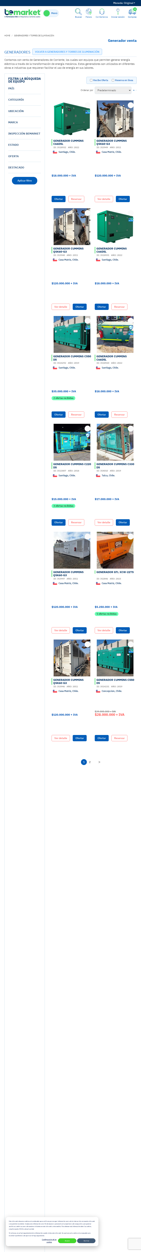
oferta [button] (13, 156)
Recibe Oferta (100, 80)
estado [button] (13, 144)
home (7, 35)
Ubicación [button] (16, 111)
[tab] (24, 88)
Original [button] (123, 3)
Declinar (86, 1241)
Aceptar (67, 1241)
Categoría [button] (16, 99)
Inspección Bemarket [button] (24, 133)
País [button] (11, 88)
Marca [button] (13, 122)
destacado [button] (16, 167)
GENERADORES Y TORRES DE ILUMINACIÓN (34, 35)
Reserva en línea (124, 80)
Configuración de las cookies (49, 1241)
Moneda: (118, 3)
